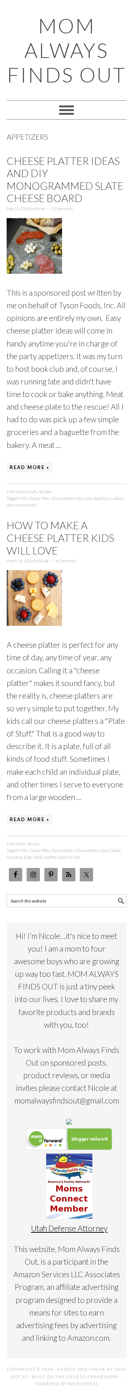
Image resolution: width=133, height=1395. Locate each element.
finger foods (33, 857)
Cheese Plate (39, 498)
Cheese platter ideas (67, 498)
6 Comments (65, 560)
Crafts (32, 491)
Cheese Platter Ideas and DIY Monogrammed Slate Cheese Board (65, 180)
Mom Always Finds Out (66, 50)
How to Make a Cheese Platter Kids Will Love (60, 537)
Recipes (45, 491)
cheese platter (62, 850)
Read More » (30, 467)
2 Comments (62, 208)
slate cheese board (21, 505)
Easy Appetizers (98, 498)
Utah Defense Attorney (69, 1228)
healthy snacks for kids (62, 857)
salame (118, 498)
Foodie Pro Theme (81, 1369)
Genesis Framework (92, 1376)
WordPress (83, 1383)
